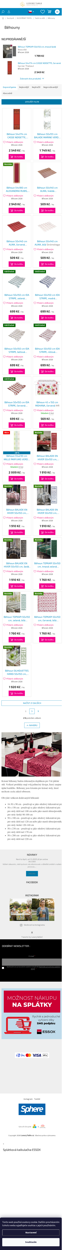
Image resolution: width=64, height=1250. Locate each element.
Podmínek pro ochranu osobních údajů (46, 968)
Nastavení (30, 1232)
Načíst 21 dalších (32, 703)
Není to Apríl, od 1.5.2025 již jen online (32, 859)
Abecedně (7, 93)
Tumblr (37, 1099)
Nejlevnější (24, 87)
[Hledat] (3, 12)
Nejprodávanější (50, 87)
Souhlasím (31, 1242)
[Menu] (57, 12)
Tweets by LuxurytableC (32, 937)
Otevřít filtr (32, 102)
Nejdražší (36, 87)
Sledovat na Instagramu (34, 925)
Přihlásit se (32, 975)
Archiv (32, 873)
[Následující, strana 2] (32, 711)
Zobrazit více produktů (30, 78)
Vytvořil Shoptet (25, 1126)
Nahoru (33, 725)
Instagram (28, 1099)
